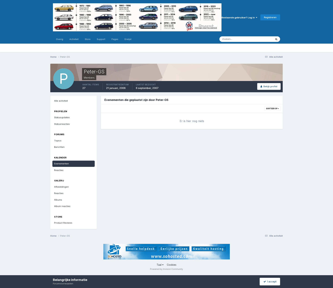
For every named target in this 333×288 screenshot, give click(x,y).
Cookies (171, 264)
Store (88, 39)
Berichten (59, 147)
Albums (58, 199)
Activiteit (74, 39)
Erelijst (128, 39)
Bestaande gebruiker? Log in (238, 17)
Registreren (270, 17)
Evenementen (61, 163)
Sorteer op (272, 108)
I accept (271, 281)
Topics (57, 140)
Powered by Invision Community (166, 269)
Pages (115, 39)
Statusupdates (260, 39)
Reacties (58, 170)
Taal (159, 264)
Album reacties (62, 206)
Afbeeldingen (61, 186)
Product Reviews (63, 222)
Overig (59, 39)
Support (101, 39)
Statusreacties (62, 124)
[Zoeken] (276, 39)
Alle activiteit (61, 100)
